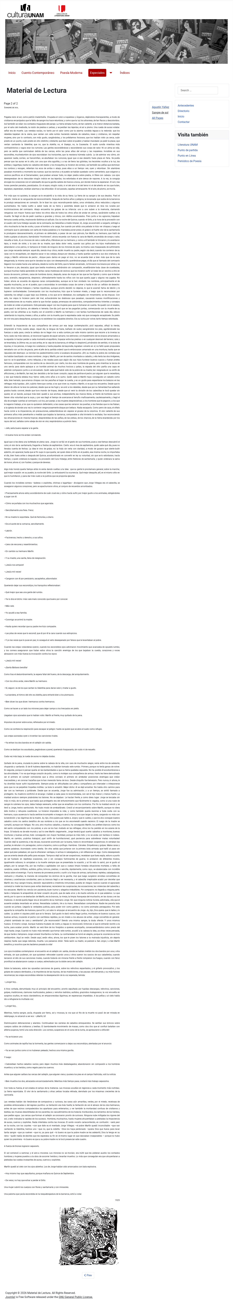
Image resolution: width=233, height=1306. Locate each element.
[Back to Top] (227, 1299)
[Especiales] (110, 73)
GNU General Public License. (76, 1297)
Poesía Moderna (71, 73)
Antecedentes (186, 105)
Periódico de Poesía (189, 161)
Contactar (184, 122)
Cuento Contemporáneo (37, 73)
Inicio (12, 73)
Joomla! (10, 1297)
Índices (125, 73)
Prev (89, 1275)
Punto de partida (188, 150)
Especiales (97, 73)
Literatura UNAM (188, 144)
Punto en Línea (187, 155)
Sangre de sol (160, 112)
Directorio (183, 111)
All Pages (157, 118)
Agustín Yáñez (160, 107)
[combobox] (198, 90)
